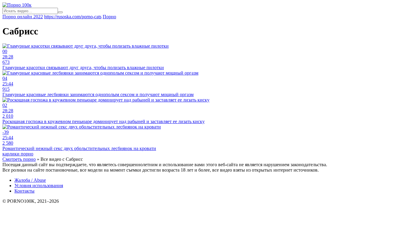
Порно (109, 16)
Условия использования (38, 185)
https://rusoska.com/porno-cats (72, 16)
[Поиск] (60, 12)
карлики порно (17, 153)
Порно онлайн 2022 (22, 16)
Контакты (24, 190)
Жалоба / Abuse (30, 180)
